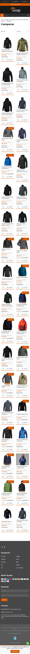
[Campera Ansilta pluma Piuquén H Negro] (3, 233)
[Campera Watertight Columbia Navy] (18, 314)
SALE (2, 565)
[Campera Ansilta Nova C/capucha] (18, 449)
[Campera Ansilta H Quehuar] (18, 233)
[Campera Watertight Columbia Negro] (18, 503)
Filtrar (2, 31)
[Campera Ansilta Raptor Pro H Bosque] (18, 89)
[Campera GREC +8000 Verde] (18, 369)
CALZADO (3, 556)
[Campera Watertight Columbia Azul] (3, 176)
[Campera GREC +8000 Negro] (3, 150)
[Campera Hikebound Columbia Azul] (18, 476)
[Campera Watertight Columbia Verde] (3, 503)
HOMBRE (18, 556)
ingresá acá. (26, 630)
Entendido (15, 651)
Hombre (3, 21)
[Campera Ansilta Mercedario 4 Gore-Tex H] (18, 180)
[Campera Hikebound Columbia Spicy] (18, 342)
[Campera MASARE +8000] (3, 395)
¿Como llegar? (19, 568)
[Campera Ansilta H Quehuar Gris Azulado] (18, 207)
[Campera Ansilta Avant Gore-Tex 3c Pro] (18, 120)
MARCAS (18, 565)
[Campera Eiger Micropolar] (3, 449)
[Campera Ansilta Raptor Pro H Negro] (18, 530)
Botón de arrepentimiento (15, 633)
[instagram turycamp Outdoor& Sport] (2, 547)
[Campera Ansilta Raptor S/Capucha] (3, 422)
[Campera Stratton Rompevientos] (3, 341)
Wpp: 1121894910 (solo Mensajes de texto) (11, 609)
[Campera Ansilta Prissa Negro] (3, 368)
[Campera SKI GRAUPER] (18, 287)
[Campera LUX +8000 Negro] (18, 260)
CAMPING (3, 559)
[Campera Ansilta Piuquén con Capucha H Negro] (3, 59)
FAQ (2, 568)
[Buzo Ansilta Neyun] (3, 530)
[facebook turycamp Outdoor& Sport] (5, 547)
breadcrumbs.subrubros (22, 19)
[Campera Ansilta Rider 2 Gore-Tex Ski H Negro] (3, 123)
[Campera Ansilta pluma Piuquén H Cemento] (18, 63)
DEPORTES (3, 562)
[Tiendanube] (15, 643)
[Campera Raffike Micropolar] (3, 476)
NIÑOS (17, 562)
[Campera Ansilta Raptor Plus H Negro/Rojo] (3, 93)
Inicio (2, 19)
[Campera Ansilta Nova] (3, 287)
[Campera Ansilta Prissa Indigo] (18, 150)
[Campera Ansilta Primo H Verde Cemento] (18, 395)
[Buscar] (28, 15)
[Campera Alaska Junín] (18, 422)
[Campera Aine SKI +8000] (3, 260)
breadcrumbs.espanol (10, 19)
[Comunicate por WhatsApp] (27, 643)
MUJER (17, 559)
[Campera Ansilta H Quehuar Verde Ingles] (3, 314)
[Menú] (2, 15)
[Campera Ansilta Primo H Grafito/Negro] (3, 207)
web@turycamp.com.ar (7, 612)
